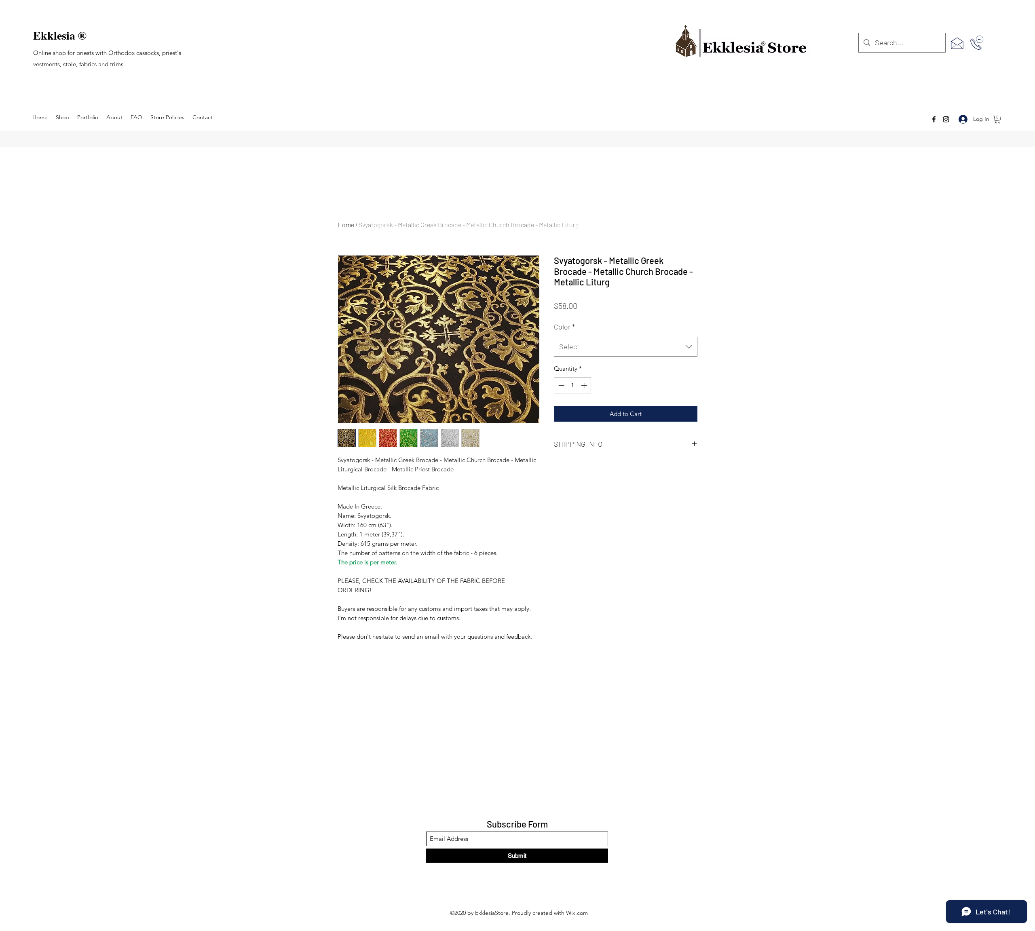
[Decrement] (560, 385)
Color (564, 326)
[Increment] (584, 385)
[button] (997, 119)
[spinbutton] (572, 385)
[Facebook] (934, 119)
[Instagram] (946, 119)
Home (346, 224)
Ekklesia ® (60, 35)
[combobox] (625, 347)
